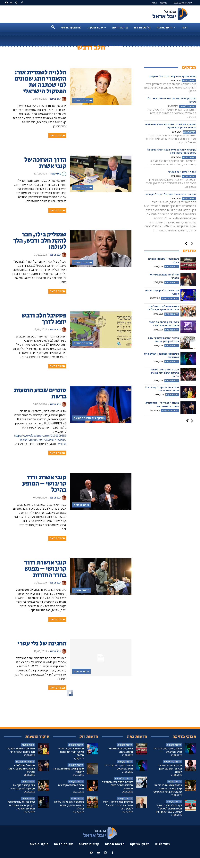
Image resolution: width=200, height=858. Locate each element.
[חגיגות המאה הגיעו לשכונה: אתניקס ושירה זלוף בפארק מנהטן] (188, 374)
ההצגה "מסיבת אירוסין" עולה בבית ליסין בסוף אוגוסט (163, 339)
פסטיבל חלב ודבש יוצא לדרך (44, 318)
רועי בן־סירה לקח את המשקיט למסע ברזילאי (23, 786)
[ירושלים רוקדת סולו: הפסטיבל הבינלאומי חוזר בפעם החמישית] (141, 782)
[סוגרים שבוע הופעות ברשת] (100, 404)
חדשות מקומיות (83, 100)
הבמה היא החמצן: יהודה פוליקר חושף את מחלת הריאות (71, 752)
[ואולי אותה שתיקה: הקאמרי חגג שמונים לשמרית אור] (188, 392)
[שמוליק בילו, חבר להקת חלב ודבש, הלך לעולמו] (100, 248)
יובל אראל (55, 99)
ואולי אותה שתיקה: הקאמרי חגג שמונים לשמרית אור (162, 388)
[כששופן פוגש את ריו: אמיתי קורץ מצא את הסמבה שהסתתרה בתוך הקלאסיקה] (190, 785)
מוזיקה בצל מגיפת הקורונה (89, 418)
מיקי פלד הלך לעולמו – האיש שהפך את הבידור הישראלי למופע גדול (118, 805)
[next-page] (186, 244)
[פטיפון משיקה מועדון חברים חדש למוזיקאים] (188, 358)
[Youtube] (6, 3)
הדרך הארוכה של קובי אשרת (45, 163)
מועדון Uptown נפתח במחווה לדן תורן (68, 770)
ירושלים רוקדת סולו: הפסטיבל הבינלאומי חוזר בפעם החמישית (117, 785)
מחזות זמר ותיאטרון (170, 298)
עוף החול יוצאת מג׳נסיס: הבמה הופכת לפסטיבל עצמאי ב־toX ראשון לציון (171, 151)
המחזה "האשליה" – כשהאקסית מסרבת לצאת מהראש (162, 404)
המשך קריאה (57, 135)
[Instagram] (16, 3)
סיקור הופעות (81, 505)
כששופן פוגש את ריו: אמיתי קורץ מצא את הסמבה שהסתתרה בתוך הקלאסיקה (170, 125)
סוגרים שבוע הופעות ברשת (40, 393)
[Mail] (11, 3)
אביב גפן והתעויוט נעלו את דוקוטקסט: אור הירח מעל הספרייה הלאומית (21, 805)
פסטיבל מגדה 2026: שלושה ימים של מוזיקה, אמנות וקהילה (69, 805)
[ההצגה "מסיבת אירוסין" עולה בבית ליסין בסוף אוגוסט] (188, 342)
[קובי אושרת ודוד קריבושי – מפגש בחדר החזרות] (100, 576)
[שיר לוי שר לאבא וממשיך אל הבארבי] (188, 279)
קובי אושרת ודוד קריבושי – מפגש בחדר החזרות (45, 569)
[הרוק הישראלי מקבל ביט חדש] (92, 785)
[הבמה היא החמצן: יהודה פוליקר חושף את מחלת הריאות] (92, 748)
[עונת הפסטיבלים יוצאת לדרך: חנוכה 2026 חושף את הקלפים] (188, 311)
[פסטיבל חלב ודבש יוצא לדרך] (100, 329)
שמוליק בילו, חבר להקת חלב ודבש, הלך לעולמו (39, 240)
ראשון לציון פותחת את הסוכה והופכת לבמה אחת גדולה (164, 323)
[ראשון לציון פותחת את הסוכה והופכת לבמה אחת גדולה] (188, 327)
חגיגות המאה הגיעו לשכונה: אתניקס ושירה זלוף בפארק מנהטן (164, 373)
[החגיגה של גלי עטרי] (100, 657)
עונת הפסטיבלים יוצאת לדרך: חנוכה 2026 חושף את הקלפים (163, 308)
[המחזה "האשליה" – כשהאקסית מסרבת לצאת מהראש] (188, 407)
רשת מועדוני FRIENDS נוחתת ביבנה (163, 260)
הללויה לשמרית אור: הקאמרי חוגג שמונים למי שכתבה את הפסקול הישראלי (40, 82)
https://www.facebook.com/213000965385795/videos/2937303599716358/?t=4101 (40, 440)
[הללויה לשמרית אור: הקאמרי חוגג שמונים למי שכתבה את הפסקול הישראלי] (100, 86)
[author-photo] (64, 99)
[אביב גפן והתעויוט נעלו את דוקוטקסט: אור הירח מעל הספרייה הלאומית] (43, 802)
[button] (53, 27)
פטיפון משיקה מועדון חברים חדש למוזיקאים (172, 76)
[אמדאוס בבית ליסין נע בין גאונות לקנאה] (188, 295)
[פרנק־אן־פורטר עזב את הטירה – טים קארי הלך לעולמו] (190, 765)
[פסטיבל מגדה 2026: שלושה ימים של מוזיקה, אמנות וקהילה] (92, 802)
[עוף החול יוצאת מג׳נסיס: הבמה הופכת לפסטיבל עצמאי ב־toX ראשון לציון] (190, 805)
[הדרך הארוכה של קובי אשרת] (100, 174)
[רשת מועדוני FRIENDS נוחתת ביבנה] (188, 263)
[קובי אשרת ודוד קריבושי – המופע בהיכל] (100, 491)
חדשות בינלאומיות (187, 106)
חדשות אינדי (77, 798)
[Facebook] (22, 3)
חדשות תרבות (81, 590)
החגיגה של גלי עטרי (42, 643)
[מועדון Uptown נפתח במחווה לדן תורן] (92, 768)
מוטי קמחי (55, 173)
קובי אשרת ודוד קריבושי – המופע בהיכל (44, 483)
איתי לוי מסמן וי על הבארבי (182, 171)
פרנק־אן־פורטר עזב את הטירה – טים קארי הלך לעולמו (170, 768)
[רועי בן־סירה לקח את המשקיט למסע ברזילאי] (43, 785)
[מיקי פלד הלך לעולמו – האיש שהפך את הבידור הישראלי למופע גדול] (141, 802)
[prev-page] (192, 244)
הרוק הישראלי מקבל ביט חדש (71, 786)
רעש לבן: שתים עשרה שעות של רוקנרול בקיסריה (171, 194)
